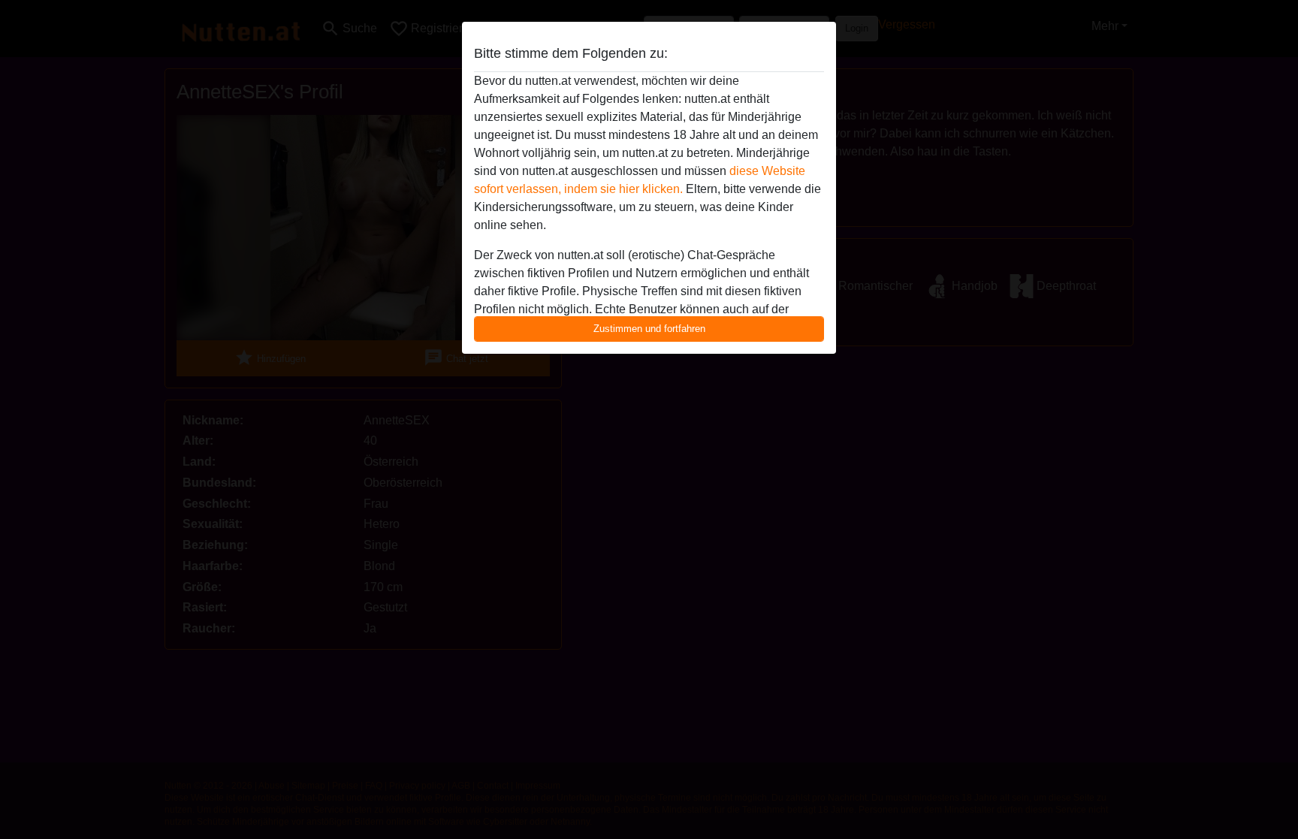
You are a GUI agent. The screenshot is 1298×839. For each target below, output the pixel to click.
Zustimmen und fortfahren (649, 328)
